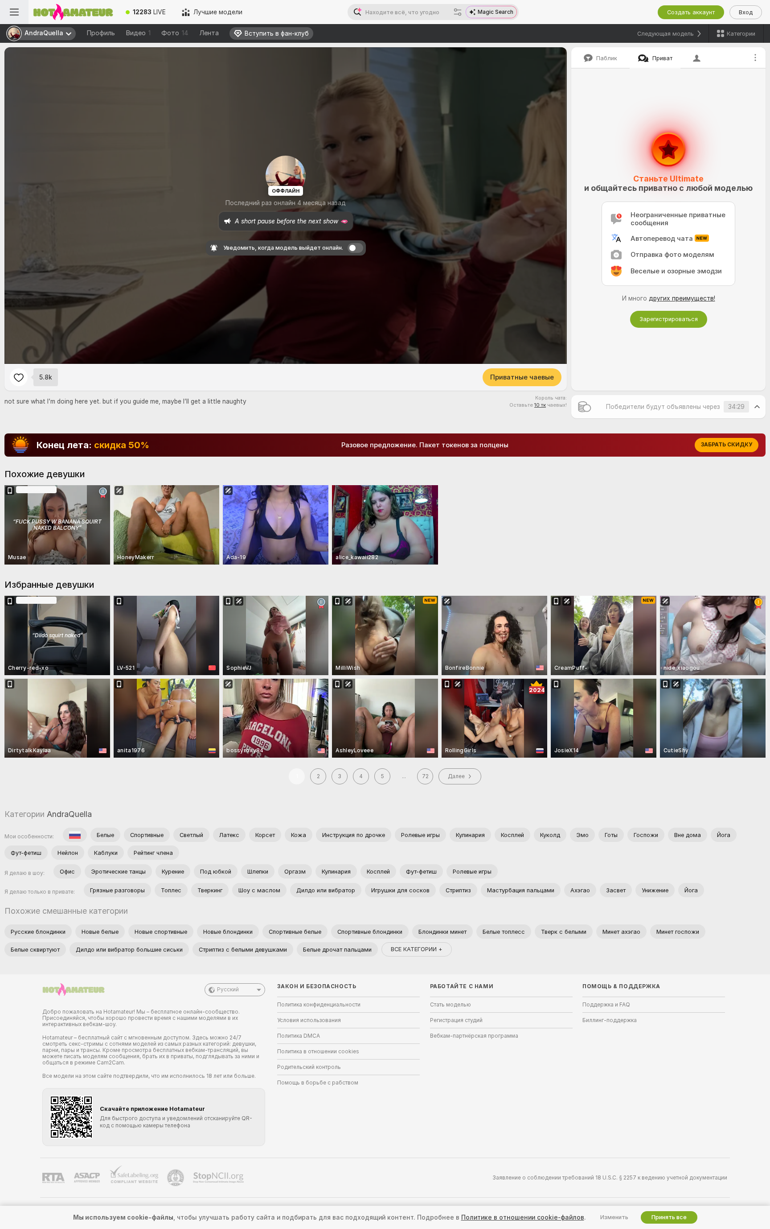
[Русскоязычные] (75, 835)
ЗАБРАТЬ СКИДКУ (726, 444)
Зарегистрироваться (668, 319)
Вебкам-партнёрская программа (474, 1036)
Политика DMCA (298, 1036)
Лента (209, 33)
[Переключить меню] (14, 12)
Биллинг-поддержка (609, 1020)
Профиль (100, 33)
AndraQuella (69, 814)
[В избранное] (19, 377)
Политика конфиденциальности (318, 1005)
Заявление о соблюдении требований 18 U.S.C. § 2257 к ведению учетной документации (609, 1178)
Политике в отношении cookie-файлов (522, 1217)
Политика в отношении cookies (318, 1051)
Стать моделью (450, 1005)
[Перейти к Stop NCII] (219, 1177)
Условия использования (309, 1020)
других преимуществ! (682, 298)
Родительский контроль (309, 1067)
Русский (228, 989)
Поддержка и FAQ (606, 1005)
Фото (174, 33)
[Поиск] (457, 12)
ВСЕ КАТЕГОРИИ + (416, 949)
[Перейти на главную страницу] (73, 12)
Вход (746, 12)
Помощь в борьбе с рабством (317, 1083)
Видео (138, 33)
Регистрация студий (456, 1020)
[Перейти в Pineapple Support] (176, 1177)
